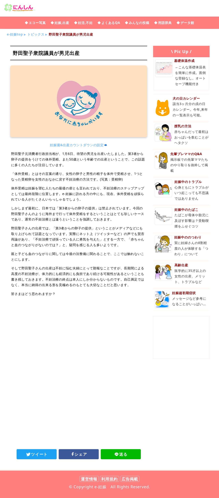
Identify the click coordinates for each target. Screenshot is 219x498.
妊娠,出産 (62, 22)
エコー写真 (37, 22)
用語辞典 (165, 22)
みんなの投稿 (139, 22)
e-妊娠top (15, 34)
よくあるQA (110, 22)
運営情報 (89, 479)
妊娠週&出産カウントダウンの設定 (77, 145)
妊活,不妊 (85, 22)
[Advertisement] (78, 327)
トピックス (35, 34)
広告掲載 (130, 479)
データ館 (187, 22)
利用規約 (109, 479)
